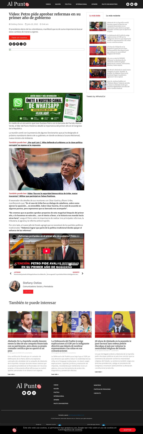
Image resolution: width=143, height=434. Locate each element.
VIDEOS (48, 4)
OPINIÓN (94, 4)
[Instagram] (135, 4)
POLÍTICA (68, 4)
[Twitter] (29, 393)
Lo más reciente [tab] (113, 16)
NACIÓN (58, 4)
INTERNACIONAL (81, 4)
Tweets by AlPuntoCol (95, 96)
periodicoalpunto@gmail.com (76, 415)
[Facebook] (127, 4)
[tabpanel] (110, 56)
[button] (10, 44)
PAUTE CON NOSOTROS (109, 4)
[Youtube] (131, 4)
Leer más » (11, 374)
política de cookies (73, 430)
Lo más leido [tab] (94, 16)
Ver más (28, 292)
